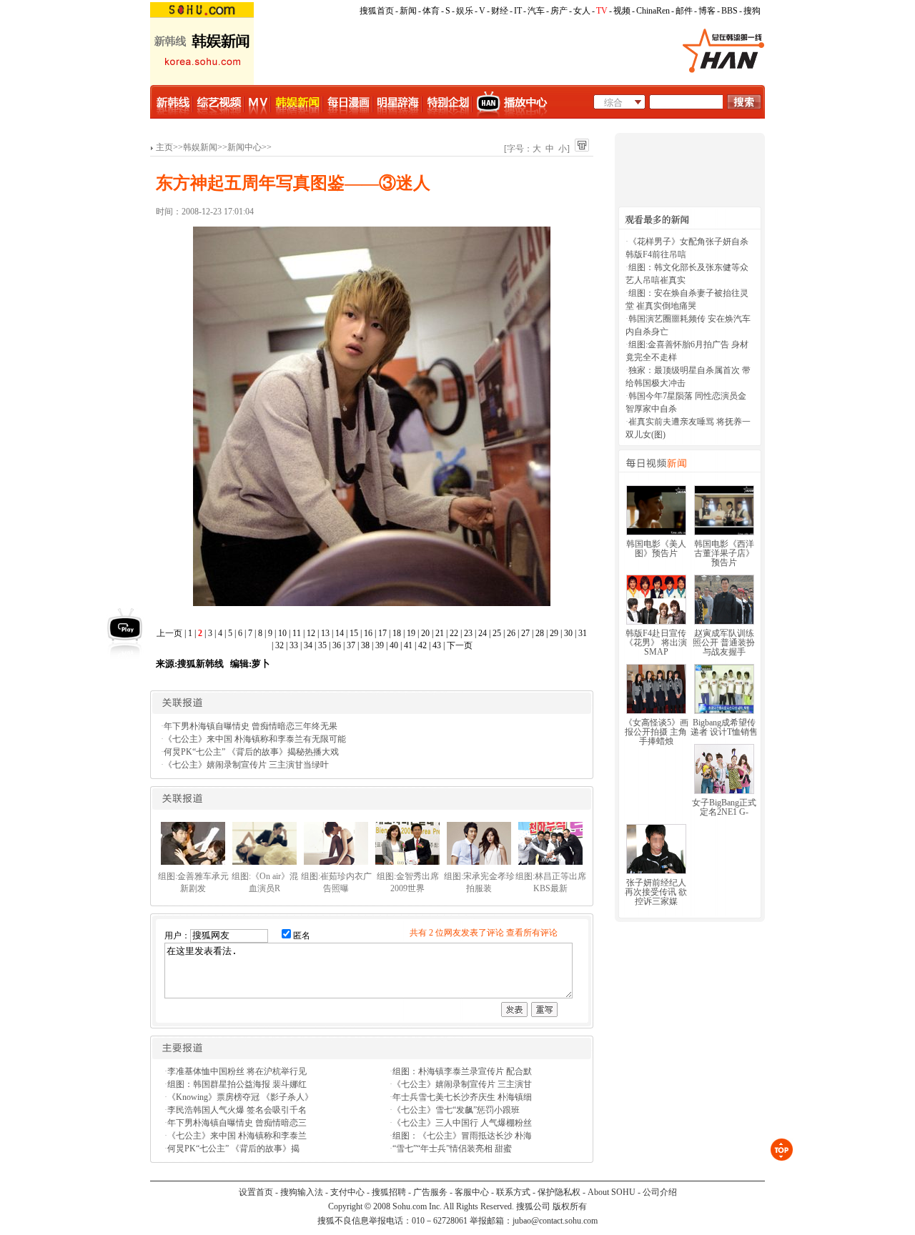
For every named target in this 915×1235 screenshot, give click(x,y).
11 (296, 633)
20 (425, 633)
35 (322, 645)
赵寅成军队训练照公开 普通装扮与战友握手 (724, 642)
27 (525, 633)
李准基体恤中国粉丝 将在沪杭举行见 (237, 1071)
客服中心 (472, 1192)
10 (282, 633)
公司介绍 (660, 1192)
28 (539, 633)
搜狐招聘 (389, 1192)
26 (511, 633)
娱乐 (464, 11)
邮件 (684, 11)
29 (554, 633)
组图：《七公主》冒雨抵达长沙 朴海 (462, 1136)
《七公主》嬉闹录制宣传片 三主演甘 (462, 1084)
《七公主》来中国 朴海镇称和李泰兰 (237, 1136)
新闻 (408, 11)
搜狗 (752, 11)
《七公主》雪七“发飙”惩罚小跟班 (456, 1110)
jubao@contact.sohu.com (555, 1221)
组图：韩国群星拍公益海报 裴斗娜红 (237, 1084)
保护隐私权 (559, 1192)
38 (365, 645)
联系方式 (513, 1192)
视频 (621, 11)
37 (351, 645)
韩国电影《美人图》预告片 (656, 548)
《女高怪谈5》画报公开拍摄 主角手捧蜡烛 (656, 732)
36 (336, 645)
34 (308, 645)
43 (436, 645)
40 (394, 645)
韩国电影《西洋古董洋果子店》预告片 (724, 553)
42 (422, 645)
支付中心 (347, 1192)
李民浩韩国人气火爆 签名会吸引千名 (237, 1110)
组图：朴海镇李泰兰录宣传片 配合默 (462, 1071)
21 (439, 633)
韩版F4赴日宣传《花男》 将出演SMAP (656, 642)
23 (468, 633)
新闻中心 (244, 147)
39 (379, 645)
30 (568, 633)
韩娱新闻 (200, 147)
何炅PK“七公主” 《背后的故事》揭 (233, 1149)
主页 (164, 147)
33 (294, 645)
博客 (707, 11)
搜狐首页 (377, 11)
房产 (559, 11)
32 (279, 645)
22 (454, 633)
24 (482, 633)
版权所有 (570, 1206)
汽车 (536, 11)
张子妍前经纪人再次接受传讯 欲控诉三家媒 (656, 892)
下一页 (460, 645)
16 (368, 633)
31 (582, 633)
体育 (431, 11)
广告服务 (430, 1192)
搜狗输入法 (301, 1192)
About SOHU (611, 1192)
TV (602, 11)
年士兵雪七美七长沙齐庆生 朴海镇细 (462, 1097)
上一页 (169, 633)
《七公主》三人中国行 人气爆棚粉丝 (462, 1123)
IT (518, 11)
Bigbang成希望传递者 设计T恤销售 (724, 727)
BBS (729, 11)
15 (354, 633)
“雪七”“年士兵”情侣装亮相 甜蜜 (452, 1149)
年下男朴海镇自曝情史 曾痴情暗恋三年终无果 (250, 726)
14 (339, 633)
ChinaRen (653, 11)
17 (382, 633)
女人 (581, 11)
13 (325, 633)
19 (411, 633)
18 (396, 633)
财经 (499, 11)
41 (408, 645)
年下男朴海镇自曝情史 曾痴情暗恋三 (237, 1123)
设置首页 (256, 1192)
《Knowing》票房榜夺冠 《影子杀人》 (240, 1097)
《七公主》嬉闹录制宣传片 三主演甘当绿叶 (246, 765)
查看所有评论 (532, 933)
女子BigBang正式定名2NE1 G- (724, 807)
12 (311, 633)
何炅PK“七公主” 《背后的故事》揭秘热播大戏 (251, 752)
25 (497, 633)
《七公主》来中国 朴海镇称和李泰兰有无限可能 (255, 739)
